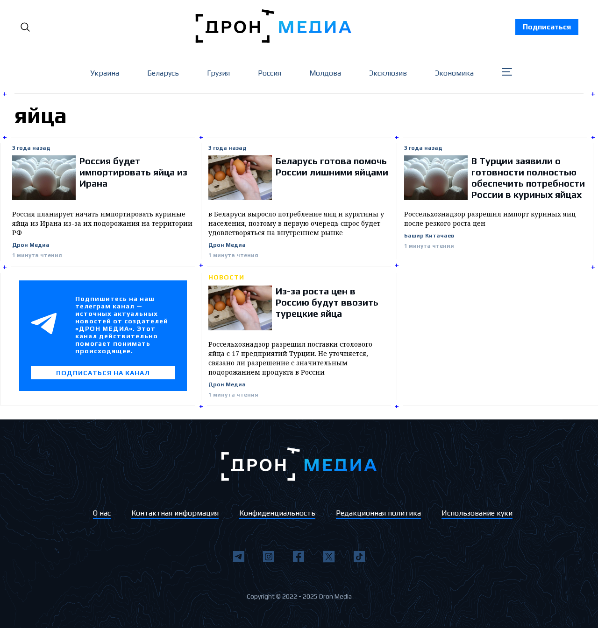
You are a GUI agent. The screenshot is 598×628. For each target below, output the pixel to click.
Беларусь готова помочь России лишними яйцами (332, 166)
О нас (102, 513)
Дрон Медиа (31, 245)
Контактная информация (175, 513)
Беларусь (163, 73)
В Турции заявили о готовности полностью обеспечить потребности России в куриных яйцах (528, 177)
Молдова (325, 73)
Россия (269, 73)
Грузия (218, 73)
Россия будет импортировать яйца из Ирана (133, 171)
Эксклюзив (388, 73)
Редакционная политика (378, 513)
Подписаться (547, 26)
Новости (226, 277)
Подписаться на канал (103, 373)
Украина (104, 73)
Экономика (454, 73)
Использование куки (477, 513)
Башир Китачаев (429, 236)
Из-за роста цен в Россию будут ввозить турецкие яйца (327, 302)
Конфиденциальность (277, 513)
